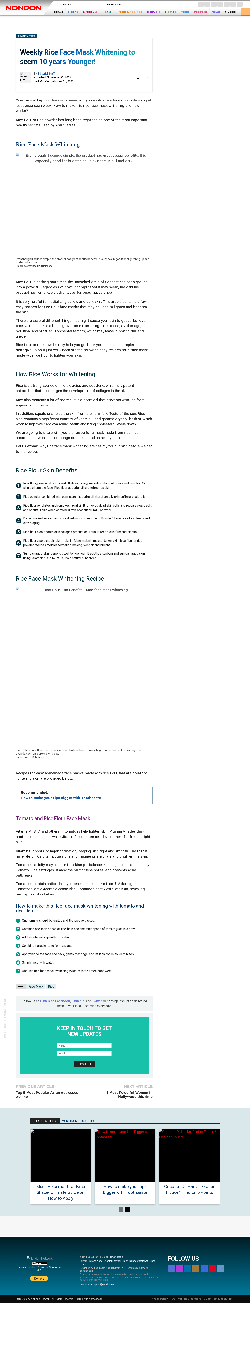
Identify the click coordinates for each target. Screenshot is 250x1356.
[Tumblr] (240, 4)
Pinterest (47, 1001)
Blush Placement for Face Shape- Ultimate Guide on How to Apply (60, 1192)
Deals (58, 11)
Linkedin (77, 1001)
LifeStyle (90, 11)
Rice (51, 986)
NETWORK (65, 4)
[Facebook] (201, 4)
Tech (185, 11)
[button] (245, 11)
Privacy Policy (159, 1298)
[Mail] (220, 4)
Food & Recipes (130, 11)
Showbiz (153, 11)
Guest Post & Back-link (218, 1298)
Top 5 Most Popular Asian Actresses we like (47, 1095)
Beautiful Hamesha (42, 266)
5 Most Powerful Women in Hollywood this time (129, 1095)
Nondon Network (40, 1298)
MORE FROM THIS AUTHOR (79, 1121)
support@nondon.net (103, 1284)
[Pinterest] (233, 4)
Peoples (200, 11)
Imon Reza (116, 1257)
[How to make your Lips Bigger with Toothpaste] (125, 1155)
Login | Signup (114, 4)
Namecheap (96, 1298)
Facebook (62, 1001)
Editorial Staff (46, 73)
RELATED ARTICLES (45, 1121)
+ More (230, 11)
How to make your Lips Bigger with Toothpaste (61, 798)
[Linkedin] (214, 4)
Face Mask (35, 986)
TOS (172, 1298)
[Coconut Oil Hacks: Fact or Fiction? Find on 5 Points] (189, 1155)
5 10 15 (73, 11)
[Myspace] (227, 4)
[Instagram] (207, 4)
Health (108, 11)
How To (171, 11)
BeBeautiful (38, 757)
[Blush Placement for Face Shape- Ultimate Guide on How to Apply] (60, 1155)
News (216, 11)
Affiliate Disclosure (189, 1298)
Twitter (97, 1001)
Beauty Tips (27, 36)
